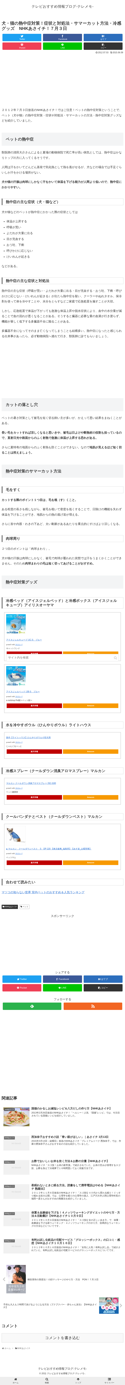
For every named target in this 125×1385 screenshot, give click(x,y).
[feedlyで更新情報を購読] (32, 1006)
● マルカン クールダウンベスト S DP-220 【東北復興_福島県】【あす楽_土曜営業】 (48, 849)
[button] (116, 658)
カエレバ (18, 644)
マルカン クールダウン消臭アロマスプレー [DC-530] (31, 783)
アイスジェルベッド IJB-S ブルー (23, 691)
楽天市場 (34, 706)
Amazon (90, 706)
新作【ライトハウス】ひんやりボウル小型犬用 (28, 737)
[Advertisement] (62, 79)
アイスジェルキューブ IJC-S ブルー (24, 640)
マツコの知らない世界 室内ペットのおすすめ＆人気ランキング (43, 892)
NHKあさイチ (11, 907)
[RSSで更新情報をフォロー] (93, 1006)
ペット (25, 907)
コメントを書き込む (62, 1338)
